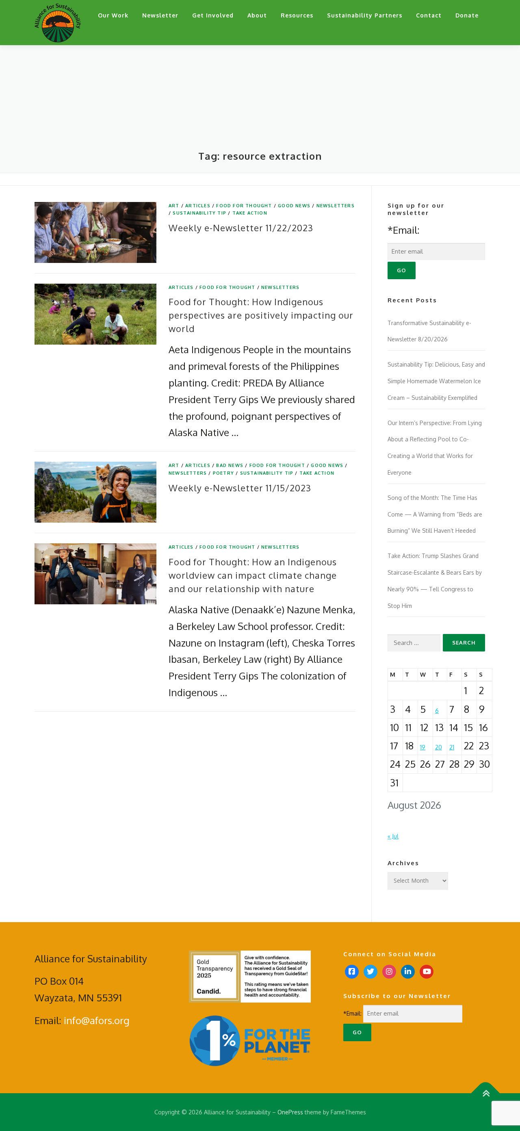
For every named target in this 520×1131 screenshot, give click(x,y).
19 (422, 747)
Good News (294, 205)
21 (451, 747)
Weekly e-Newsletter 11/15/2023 (240, 487)
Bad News (229, 465)
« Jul (393, 836)
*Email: (404, 230)
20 (438, 747)
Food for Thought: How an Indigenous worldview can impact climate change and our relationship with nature (253, 575)
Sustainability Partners (364, 15)
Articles (197, 205)
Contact (429, 15)
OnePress (290, 1112)
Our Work (113, 15)
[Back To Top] (485, 1093)
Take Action (249, 213)
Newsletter (160, 15)
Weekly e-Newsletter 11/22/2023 (241, 227)
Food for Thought (244, 205)
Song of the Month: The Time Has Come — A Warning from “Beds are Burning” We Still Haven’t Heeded (435, 514)
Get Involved (213, 15)
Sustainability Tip (199, 213)
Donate (467, 15)
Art (174, 205)
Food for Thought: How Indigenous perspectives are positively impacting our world (261, 315)
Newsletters (335, 205)
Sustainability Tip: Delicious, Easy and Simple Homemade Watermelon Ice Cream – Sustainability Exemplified (436, 381)
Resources (297, 15)
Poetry (223, 473)
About (257, 15)
